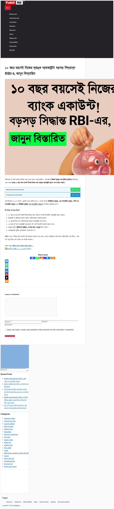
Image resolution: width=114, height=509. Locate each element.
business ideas (9, 418)
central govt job (14, 18)
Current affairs (13, 42)
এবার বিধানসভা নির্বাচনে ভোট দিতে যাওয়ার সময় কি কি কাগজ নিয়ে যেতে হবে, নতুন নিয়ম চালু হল (16, 392)
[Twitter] (6, 267)
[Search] (27, 370)
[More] (53, 258)
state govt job (9, 458)
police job (12, 30)
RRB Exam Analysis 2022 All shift (16, 453)
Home (35, 502)
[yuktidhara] (15, 4)
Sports (6, 456)
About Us (9, 502)
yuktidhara (16, 505)
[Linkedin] (6, 271)
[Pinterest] (6, 274)
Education (12, 26)
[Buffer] (6, 278)
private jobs (13, 46)
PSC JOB (12, 50)
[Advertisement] (15, 356)
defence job (13, 38)
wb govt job (13, 14)
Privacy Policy (44, 502)
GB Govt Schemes (11, 434)
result (11, 34)
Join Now (75, 190)
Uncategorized (9, 461)
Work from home (10, 466)
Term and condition (63, 502)
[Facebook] (32, 258)
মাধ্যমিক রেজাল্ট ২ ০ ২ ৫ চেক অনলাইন (19, 249)
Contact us (17, 502)
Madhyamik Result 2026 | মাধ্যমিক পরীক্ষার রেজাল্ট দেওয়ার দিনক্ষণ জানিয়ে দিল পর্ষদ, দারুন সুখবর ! (16, 400)
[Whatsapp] (37, 258)
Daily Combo (8, 426)
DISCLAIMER (27, 502)
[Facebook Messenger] (47, 258)
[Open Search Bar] (6, 56)
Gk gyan (7, 437)
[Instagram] (42, 258)
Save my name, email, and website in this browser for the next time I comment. (40, 330)
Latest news (12, 22)
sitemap (53, 502)
